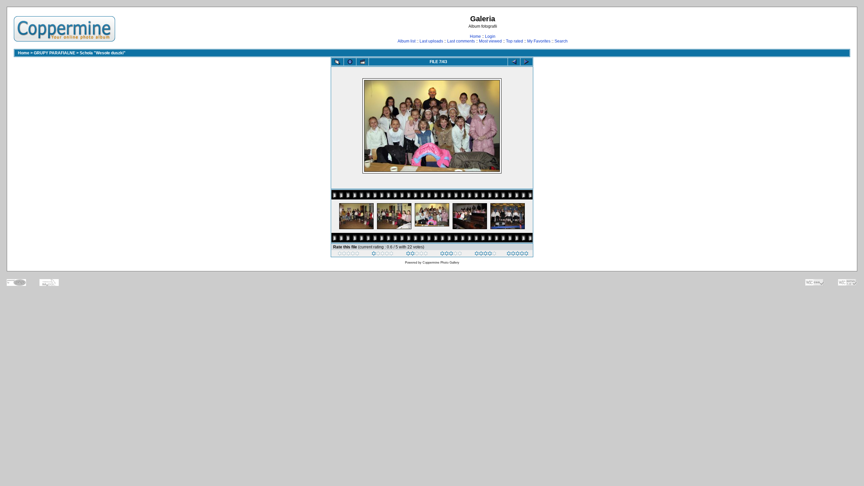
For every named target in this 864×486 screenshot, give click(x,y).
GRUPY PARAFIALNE (54, 53)
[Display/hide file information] (350, 61)
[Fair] (417, 254)
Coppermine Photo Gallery (441, 262)
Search (561, 41)
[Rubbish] (348, 254)
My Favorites (538, 41)
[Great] (518, 254)
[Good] (451, 254)
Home (475, 36)
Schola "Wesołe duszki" (103, 53)
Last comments (461, 41)
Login (490, 36)
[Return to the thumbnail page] (337, 61)
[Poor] (383, 254)
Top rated (514, 41)
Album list (406, 41)
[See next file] (526, 61)
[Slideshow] (362, 61)
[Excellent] (485, 254)
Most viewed (490, 41)
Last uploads (431, 41)
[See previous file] (514, 61)
